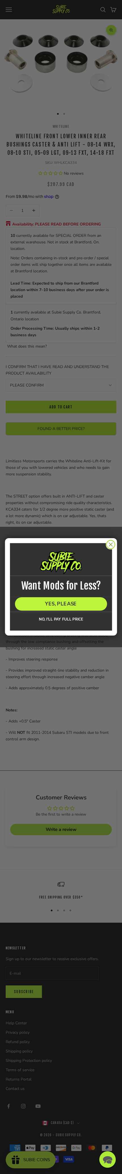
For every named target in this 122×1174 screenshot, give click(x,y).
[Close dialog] (110, 544)
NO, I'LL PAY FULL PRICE (61, 619)
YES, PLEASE (61, 604)
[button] (107, 1159)
